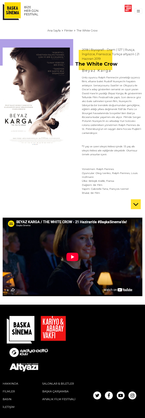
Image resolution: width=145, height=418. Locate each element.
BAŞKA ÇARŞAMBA (55, 391)
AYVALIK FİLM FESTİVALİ (59, 399)
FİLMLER (9, 391)
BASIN (7, 399)
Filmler (68, 30)
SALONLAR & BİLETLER (58, 383)
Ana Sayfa (53, 30)
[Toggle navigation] (138, 11)
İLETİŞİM (8, 407)
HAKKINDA (10, 383)
